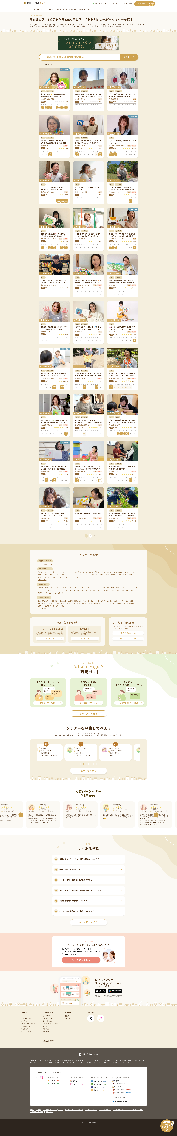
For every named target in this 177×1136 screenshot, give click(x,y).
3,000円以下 (63, 590)
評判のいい (49, 593)
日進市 (119, 574)
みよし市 (61, 577)
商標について (49, 1111)
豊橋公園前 (56, 606)
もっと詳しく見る (88, 922)
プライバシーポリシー (91, 1109)
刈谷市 (102, 572)
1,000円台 (133, 587)
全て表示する (42, 580)
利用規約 (38, 1109)
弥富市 (55, 577)
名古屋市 (41, 572)
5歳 (90, 590)
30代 (127, 590)
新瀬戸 (51, 603)
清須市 (40, 577)
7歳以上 (100, 590)
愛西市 (131, 574)
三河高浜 (48, 606)
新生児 (106, 590)
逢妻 (39, 601)
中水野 (89, 603)
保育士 (47, 587)
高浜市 (101, 574)
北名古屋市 (47, 577)
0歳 (70, 590)
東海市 (70, 574)
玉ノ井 (57, 603)
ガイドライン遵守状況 (105, 1109)
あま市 (68, 577)
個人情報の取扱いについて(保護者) (74, 1109)
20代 (122, 590)
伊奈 (52, 601)
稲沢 (56, 601)
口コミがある (59, 593)
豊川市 (85, 572)
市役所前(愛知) (43, 603)
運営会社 (32, 1109)
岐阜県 (40, 564)
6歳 (94, 590)
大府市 (76, 574)
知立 (62, 603)
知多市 (82, 574)
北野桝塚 (109, 601)
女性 (112, 587)
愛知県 (52, 564)
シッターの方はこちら (143, 3)
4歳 (86, 590)
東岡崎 (104, 603)
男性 (108, 587)
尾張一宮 (86, 601)
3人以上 (125, 587)
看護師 (103, 587)
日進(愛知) (96, 603)
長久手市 (75, 577)
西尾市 (120, 572)
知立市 (88, 574)
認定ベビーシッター (66, 587)
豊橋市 (47, 572)
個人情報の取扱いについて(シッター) (53, 1109)
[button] (78, 764)
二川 (123, 603)
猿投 (131, 601)
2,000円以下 (52, 590)
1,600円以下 (42, 590)
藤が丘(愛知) (116, 603)
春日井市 (78, 572)
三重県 (58, 564)
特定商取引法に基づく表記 (36, 1111)
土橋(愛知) (69, 603)
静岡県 (46, 564)
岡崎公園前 (78, 601)
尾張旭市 (94, 574)
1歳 (74, 590)
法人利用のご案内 (126, 3)
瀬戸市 (65, 572)
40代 (132, 590)
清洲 (115, 601)
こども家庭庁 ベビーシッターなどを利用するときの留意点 (128, 1109)
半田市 (71, 572)
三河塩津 (41, 606)
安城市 (114, 572)
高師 (62, 606)
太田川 (70, 601)
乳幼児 (112, 590)
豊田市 (108, 572)
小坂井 (126, 601)
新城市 (64, 574)
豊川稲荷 (77, 603)
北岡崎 (102, 601)
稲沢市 (58, 574)
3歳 (82, 590)
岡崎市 (53, 572)
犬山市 (132, 572)
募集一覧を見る (88, 771)
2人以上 (118, 587)
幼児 (117, 590)
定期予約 (41, 587)
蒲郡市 (126, 572)
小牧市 (52, 574)
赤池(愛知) (45, 601)
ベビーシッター (73, 24)
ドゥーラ (96, 587)
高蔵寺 (120, 601)
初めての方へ (98, 3)
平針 (109, 603)
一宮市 (59, 572)
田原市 (125, 574)
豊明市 (113, 574)
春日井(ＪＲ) (95, 601)
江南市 (46, 574)
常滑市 (40, 574)
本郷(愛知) (130, 603)
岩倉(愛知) (63, 601)
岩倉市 (107, 574)
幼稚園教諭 (54, 587)
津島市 (90, 572)
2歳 (78, 590)
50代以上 (41, 593)
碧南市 (96, 572)
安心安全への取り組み (111, 3)
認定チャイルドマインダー (83, 587)
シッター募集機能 (100, 735)
